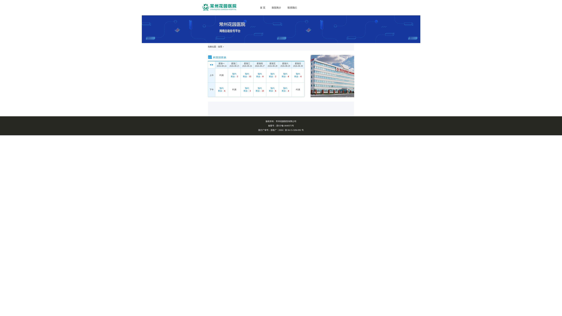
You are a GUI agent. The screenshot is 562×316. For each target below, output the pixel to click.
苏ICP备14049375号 (285, 126)
